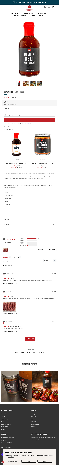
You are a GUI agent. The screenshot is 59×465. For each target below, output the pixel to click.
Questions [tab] (16, 257)
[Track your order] (45, 6)
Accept (28, 461)
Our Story (33, 414)
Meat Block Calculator (6, 424)
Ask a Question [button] (40, 249)
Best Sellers (15, 13)
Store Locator (4, 426)
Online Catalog (4, 419)
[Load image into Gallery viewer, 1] (19, 83)
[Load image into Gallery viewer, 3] (33, 83)
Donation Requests (35, 424)
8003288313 (4, 440)
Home (2, 19)
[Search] (56, 7)
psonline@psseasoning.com (7, 437)
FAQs (2, 421)
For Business (33, 421)
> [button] (30, 339)
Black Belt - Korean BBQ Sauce (10, 283)
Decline (44, 461)
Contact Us (3, 414)
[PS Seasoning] (29, 8)
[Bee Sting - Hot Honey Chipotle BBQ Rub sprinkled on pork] (42, 144)
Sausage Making (28, 13)
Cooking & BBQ (41, 13)
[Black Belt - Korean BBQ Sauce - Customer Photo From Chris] (5, 250)
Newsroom (33, 416)
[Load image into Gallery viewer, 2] (26, 83)
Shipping (5, 104)
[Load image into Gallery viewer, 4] (39, 83)
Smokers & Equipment (20, 16)
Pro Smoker (33, 426)
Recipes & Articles (37, 16)
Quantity (6, 108)
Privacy (3, 429)
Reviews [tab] (5, 257)
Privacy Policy (11, 457)
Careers (32, 419)
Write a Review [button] (52, 249)
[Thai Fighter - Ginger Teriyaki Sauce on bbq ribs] (16, 144)
